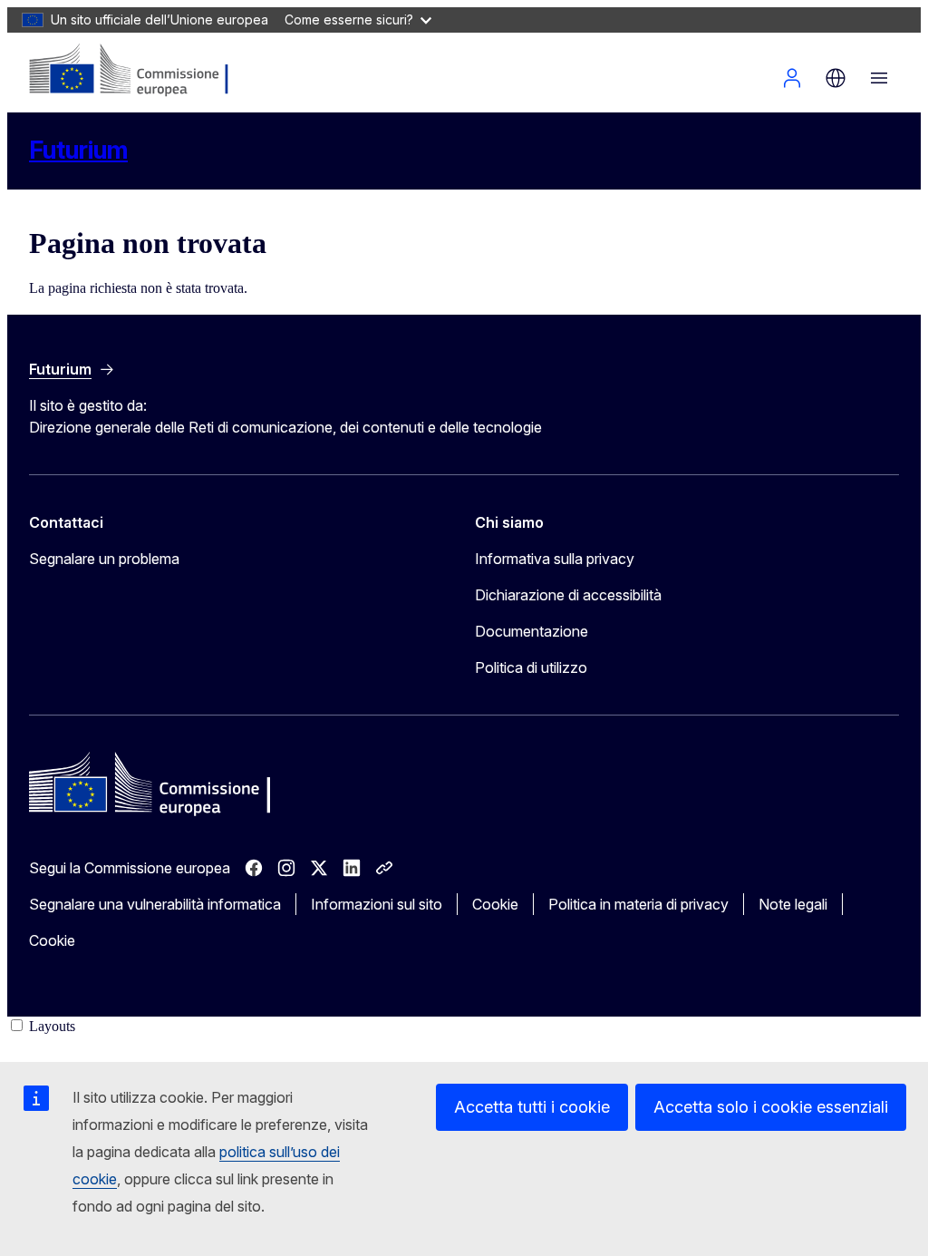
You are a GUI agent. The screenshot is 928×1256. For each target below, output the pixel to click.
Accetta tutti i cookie (532, 1106)
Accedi (792, 78)
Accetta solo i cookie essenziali (770, 1106)
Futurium (78, 150)
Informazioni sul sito (376, 904)
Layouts (52, 1026)
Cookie (495, 904)
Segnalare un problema (104, 559)
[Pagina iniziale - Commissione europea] (137, 71)
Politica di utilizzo (531, 667)
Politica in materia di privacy (638, 904)
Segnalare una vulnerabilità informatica (155, 904)
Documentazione (531, 631)
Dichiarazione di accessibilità (568, 595)
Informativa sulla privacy (554, 559)
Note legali (793, 904)
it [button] (836, 78)
